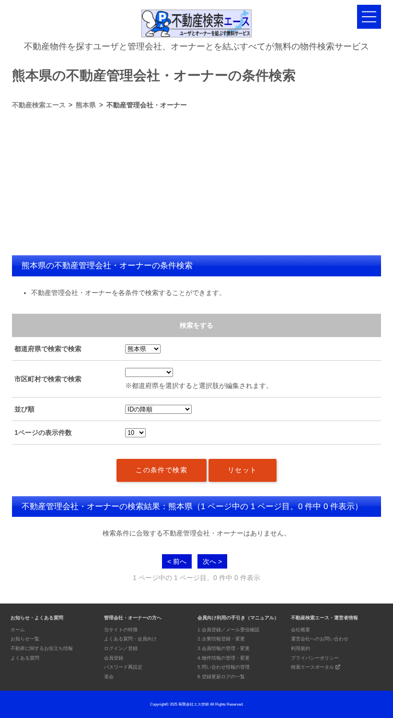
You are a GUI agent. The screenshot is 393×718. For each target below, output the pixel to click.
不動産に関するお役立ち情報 (42, 648)
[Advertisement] (196, 183)
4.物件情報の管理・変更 (223, 658)
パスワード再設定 (123, 667)
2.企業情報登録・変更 (221, 638)
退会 (109, 676)
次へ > (212, 561)
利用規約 (300, 648)
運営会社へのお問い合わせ (319, 638)
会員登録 (113, 658)
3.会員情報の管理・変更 (223, 648)
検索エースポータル (313, 667)
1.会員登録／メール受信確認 (228, 629)
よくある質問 (25, 658)
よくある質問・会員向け (130, 638)
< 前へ (176, 561)
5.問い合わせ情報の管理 (223, 667)
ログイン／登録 (121, 648)
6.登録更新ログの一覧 (221, 676)
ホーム (18, 629)
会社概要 (300, 629)
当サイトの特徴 (121, 629)
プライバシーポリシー (315, 658)
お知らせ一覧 (25, 638)
